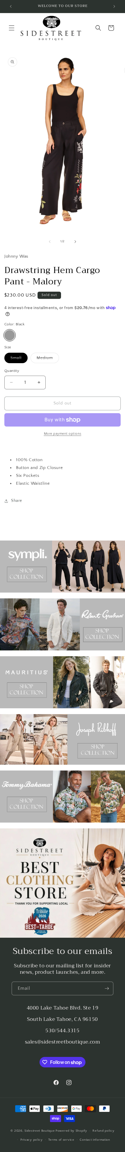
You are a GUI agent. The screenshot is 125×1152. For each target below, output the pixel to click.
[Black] (9, 335)
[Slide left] (49, 241)
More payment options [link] (62, 434)
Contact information (95, 1140)
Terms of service (61, 1140)
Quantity (11, 371)
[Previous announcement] (10, 6)
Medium (48, 359)
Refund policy (103, 1131)
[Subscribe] (106, 988)
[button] (11, 28)
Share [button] (16, 500)
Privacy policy (31, 1140)
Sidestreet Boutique (39, 1131)
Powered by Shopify (71, 1131)
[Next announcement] (114, 6)
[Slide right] (75, 241)
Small (19, 359)
